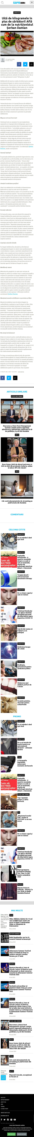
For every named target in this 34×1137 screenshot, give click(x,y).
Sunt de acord (11, 1134)
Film (19, 866)
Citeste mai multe (21, 1134)
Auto (11, 1071)
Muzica (20, 884)
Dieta (22, 371)
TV (19, 812)
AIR (19, 371)
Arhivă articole (5, 1112)
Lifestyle (21, 739)
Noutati (3, 1097)
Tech (17, 471)
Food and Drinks (17, 396)
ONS (2, 1104)
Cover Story (4, 1108)
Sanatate (17, 12)
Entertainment (15, 933)
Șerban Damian (13, 294)
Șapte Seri (11, 59)
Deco (17, 435)
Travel (3, 1106)
